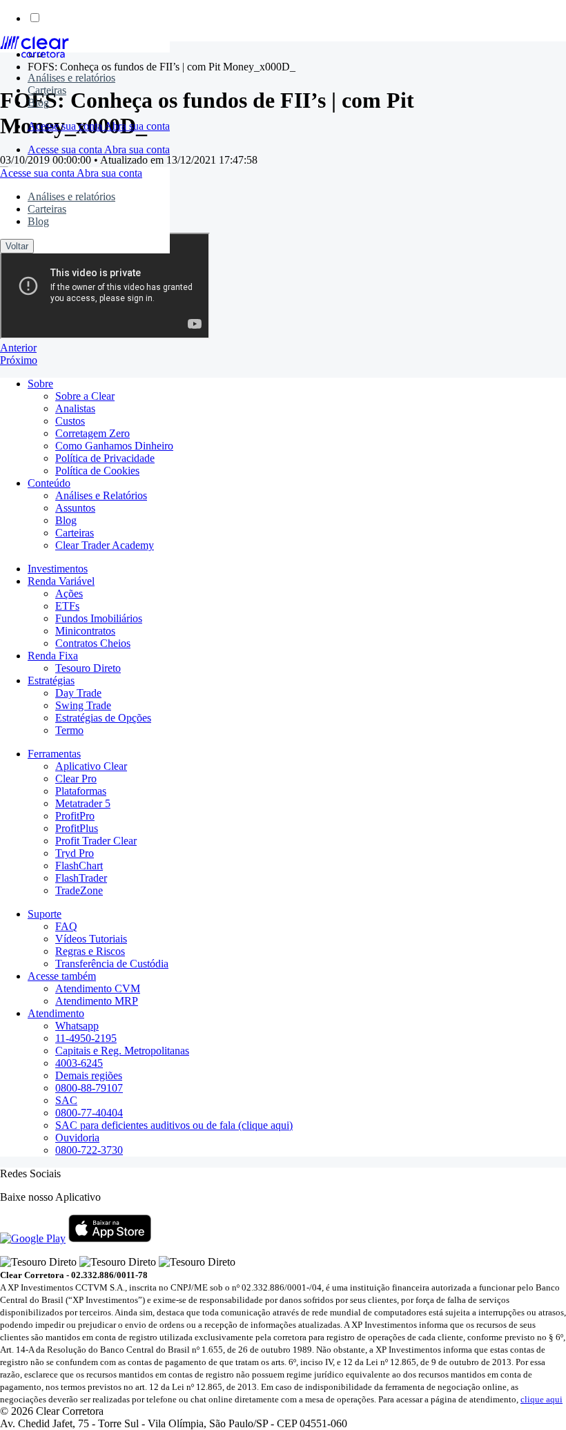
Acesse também (62, 976)
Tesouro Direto (88, 668)
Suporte (44, 914)
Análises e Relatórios (101, 495)
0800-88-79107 (89, 1088)
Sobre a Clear (85, 396)
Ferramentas (54, 754)
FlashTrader (81, 878)
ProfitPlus (76, 828)
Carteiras (47, 90)
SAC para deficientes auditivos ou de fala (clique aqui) (174, 1125)
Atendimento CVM (97, 988)
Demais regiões (88, 1075)
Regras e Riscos (90, 951)
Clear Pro (76, 778)
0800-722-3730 (89, 1150)
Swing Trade (83, 705)
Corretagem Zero (92, 433)
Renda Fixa (53, 655)
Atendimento (56, 1013)
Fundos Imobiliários (98, 618)
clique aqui (541, 1399)
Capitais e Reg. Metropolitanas (122, 1050)
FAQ (66, 926)
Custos (70, 421)
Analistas (75, 408)
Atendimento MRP (96, 1001)
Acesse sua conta (66, 126)
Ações (69, 593)
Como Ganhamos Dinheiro (114, 446)
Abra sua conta (137, 126)
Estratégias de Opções (103, 718)
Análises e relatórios (71, 78)
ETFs (67, 606)
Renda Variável (61, 581)
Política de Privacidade (105, 458)
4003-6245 (79, 1063)
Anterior (18, 348)
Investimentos (58, 568)
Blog (38, 102)
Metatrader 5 (82, 803)
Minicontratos (85, 631)
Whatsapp (77, 1026)
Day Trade (78, 693)
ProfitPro (75, 816)
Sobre (40, 383)
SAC (66, 1100)
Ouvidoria (77, 1137)
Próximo (18, 360)
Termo (69, 730)
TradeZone (79, 890)
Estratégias (51, 680)
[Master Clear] (34, 54)
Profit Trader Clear (96, 841)
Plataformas (80, 791)
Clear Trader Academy (104, 545)
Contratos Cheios (92, 643)
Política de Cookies (97, 470)
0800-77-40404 (89, 1113)
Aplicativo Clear (91, 766)
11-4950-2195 (86, 1038)
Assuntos (75, 508)
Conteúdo (49, 483)
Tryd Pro (74, 853)
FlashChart (79, 865)
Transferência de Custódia (111, 963)
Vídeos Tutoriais (91, 939)
